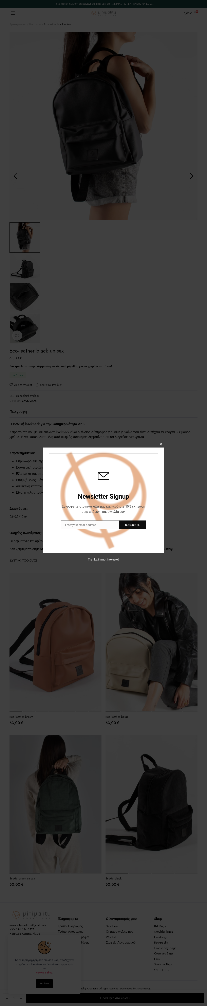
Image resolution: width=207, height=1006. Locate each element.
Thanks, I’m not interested (103, 559)
